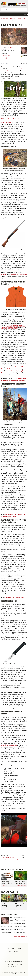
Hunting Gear (6, 885)
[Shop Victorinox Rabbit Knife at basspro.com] (15, 652)
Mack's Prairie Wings (14, 951)
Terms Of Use (9, 964)
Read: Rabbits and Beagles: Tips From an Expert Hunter (13, 515)
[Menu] (1, 14)
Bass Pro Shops (10, 948)
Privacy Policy (18, 964)
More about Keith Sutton (19, 936)
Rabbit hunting (6, 122)
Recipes (11, 859)
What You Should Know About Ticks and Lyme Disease (20, 883)
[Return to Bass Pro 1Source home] (17, 5)
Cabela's (19, 948)
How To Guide (5, 857)
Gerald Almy (18, 908)
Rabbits (12, 857)
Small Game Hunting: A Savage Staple (6, 905)
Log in (24, 14)
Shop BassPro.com (3, 6)
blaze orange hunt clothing (19, 274)
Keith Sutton (10, 47)
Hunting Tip (4, 859)
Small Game (6, 59)
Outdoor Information (21, 885)
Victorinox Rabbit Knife (9, 745)
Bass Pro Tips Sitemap (13, 967)
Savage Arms (5, 908)
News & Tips (12, 18)
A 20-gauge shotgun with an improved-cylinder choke (13, 326)
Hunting (19, 18)
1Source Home (4, 18)
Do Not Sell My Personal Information (14, 961)
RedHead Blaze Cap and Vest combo (13, 368)
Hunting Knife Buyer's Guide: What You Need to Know (7, 884)
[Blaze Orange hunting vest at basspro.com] (16, 297)
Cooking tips (16, 859)
